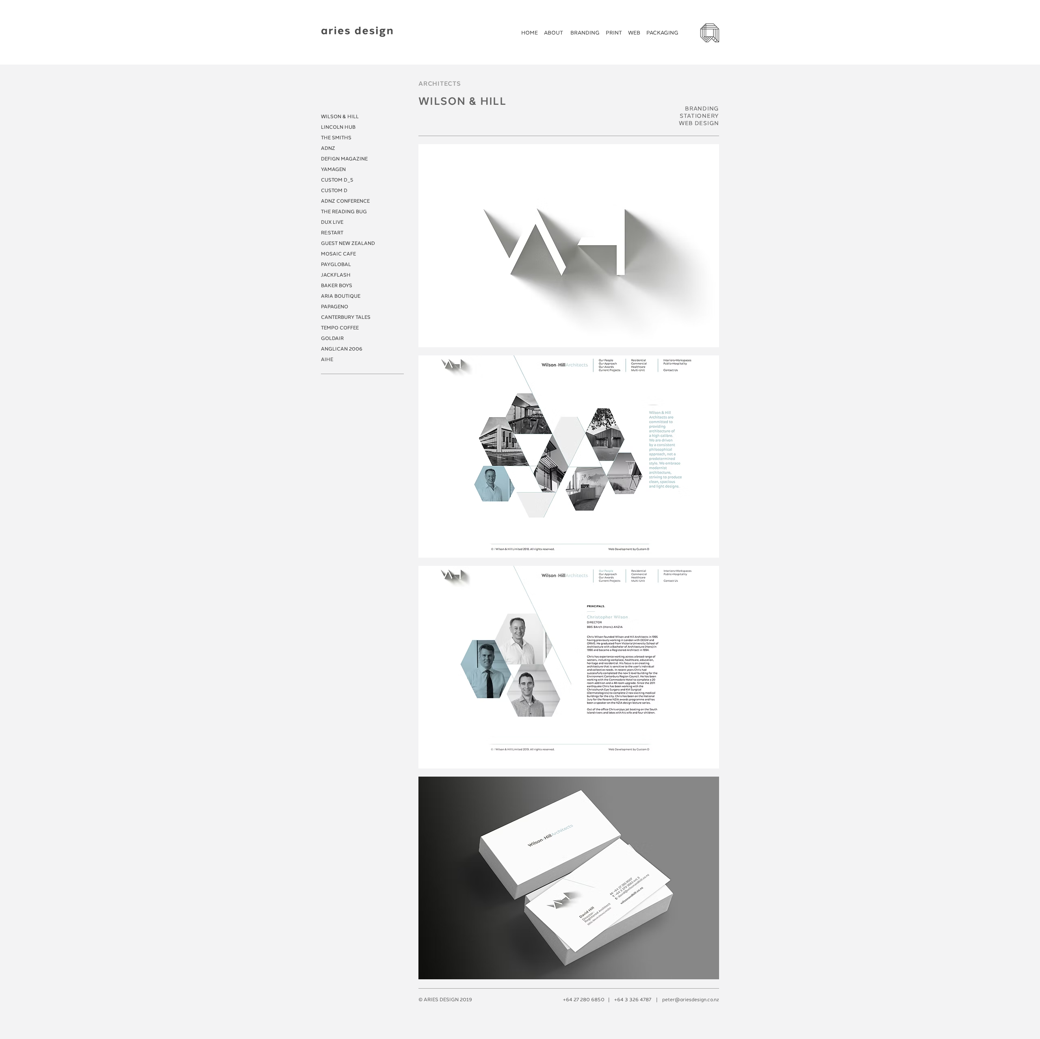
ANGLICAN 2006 (341, 349)
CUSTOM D (334, 190)
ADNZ (328, 148)
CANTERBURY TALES (345, 317)
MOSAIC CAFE (338, 254)
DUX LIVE (332, 222)
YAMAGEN (333, 169)
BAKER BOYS (336, 285)
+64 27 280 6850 (583, 999)
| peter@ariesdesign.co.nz (685, 999)
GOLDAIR (332, 338)
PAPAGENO (334, 307)
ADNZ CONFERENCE (345, 201)
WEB (634, 33)
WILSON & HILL (340, 116)
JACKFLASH (336, 275)
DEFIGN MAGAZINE (344, 159)
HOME (529, 33)
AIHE (327, 359)
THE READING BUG (344, 211)
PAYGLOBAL (336, 264)
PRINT (614, 33)
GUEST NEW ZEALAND (348, 243)
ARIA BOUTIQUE (340, 296)
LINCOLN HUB (338, 127)
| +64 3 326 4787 (627, 999)
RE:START (332, 233)
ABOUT (554, 33)
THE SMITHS (336, 138)
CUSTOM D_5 (337, 180)
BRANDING (585, 33)
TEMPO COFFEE (340, 328)
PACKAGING (662, 33)
